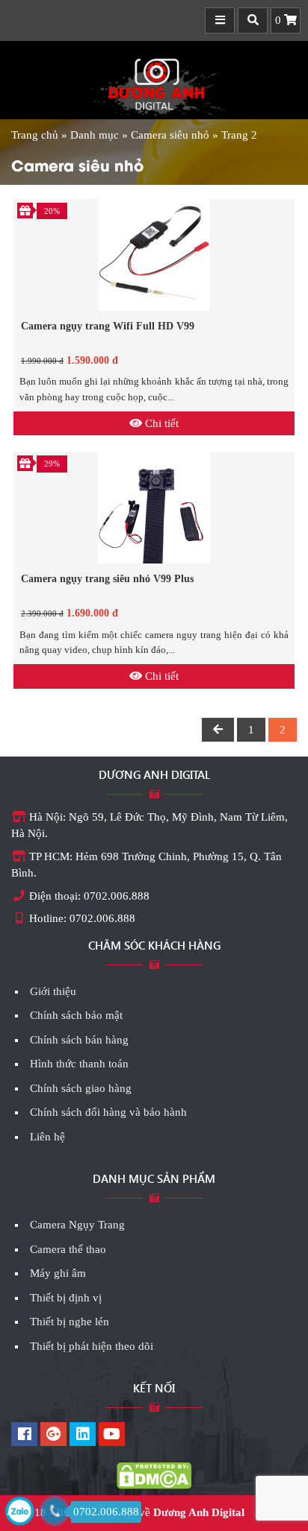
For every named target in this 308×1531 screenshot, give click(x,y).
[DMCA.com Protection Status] (154, 1475)
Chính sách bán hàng (79, 1040)
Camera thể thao (68, 1249)
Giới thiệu (53, 991)
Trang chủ (34, 135)
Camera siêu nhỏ (170, 135)
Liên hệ (47, 1137)
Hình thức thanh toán (79, 1064)
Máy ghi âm (58, 1273)
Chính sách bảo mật (76, 1015)
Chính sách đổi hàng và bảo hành (108, 1112)
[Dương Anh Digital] (154, 83)
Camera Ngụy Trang (77, 1225)
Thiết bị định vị (66, 1298)
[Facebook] (24, 1436)
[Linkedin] (83, 1436)
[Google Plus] (53, 1436)
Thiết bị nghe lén (69, 1322)
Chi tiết (160, 423)
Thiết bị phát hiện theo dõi (91, 1346)
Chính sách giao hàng (81, 1088)
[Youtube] (112, 1436)
